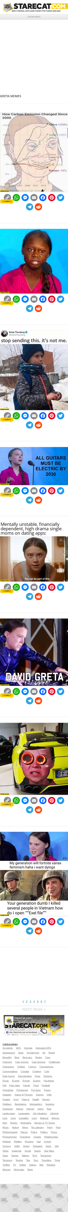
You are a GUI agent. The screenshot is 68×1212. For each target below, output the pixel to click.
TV (14, 1165)
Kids (49, 1109)
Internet (30, 1109)
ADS (18, 1048)
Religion (7, 1141)
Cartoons (7, 1062)
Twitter (22, 1165)
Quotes (37, 1137)
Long (13, 1118)
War (41, 1165)
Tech (34, 1155)
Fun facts (36, 1090)
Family (26, 1085)
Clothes (21, 1067)
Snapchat (16, 1151)
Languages (24, 1113)
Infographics (36, 1104)
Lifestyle (54, 1113)
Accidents (8, 1048)
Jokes (40, 1109)
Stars (5, 1155)
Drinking (47, 1076)
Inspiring (49, 1104)
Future (47, 1090)
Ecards (15, 1081)
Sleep (5, 1151)
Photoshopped (10, 1132)
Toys (35, 1160)
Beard (52, 1053)
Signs (48, 1146)
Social (28, 1151)
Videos (32, 1165)
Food (36, 1085)
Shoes (26, 1146)
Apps (21, 1053)
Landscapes (9, 1113)
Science (7, 1146)
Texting (19, 1160)
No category (37, 1127)
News (25, 1127)
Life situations (40, 1113)
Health (35, 1099)
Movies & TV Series (44, 1123)
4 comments (7, 303)
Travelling (46, 1160)
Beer (17, 1057)
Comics (32, 1067)
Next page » (34, 1009)
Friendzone (22, 1090)
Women (7, 1169)
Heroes (46, 1099)
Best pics (27, 1057)
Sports (37, 1151)
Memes (55, 1118)
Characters (8, 1067)
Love (34, 1118)
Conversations (10, 1071)
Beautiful (7, 1057)
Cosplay (25, 1071)
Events (26, 1081)
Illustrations (20, 1104)
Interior (19, 1109)
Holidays (7, 1104)
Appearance (9, 1053)
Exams (36, 1081)
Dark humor (9, 1076)
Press (54, 1132)
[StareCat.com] (34, 7)
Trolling (6, 1165)
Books (38, 1057)
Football (46, 1085)
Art (43, 1053)
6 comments (7, 804)
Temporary (45, 1155)
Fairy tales (14, 1085)
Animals (28, 1048)
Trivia (57, 1160)
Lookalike (24, 1118)
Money (13, 1123)
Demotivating (25, 1076)
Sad (39, 1141)
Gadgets (7, 1095)
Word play (19, 1169)
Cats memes (22, 1062)
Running (29, 1141)
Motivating (26, 1123)
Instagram (8, 1109)
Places (24, 1132)
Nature (15, 1127)
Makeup (44, 1118)
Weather (51, 1165)
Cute (46, 1071)
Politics (44, 1132)
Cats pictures (39, 1062)
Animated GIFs (43, 1048)
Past (58, 1127)
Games (40, 1095)
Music (6, 1127)
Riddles (18, 1141)
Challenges (54, 1062)
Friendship (8, 1090)
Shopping (37, 1146)
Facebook (49, 1081)
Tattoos (25, 1155)
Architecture (33, 1053)
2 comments (7, 591)
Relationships (51, 1137)
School (47, 1141)
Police (34, 1132)
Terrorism (7, 1160)
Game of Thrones (24, 1095)
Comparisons (46, 1067)
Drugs (6, 1081)
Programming (10, 1137)
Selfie (17, 1146)
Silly (57, 1146)
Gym (16, 1099)
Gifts (49, 1095)
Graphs (6, 1099)
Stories (15, 1155)
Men (5, 1123)
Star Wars (49, 1151)
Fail (4, 1085)
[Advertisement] (34, 55)
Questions (25, 1137)
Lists (5, 1118)
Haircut (25, 1099)
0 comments (7, 201)
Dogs (37, 1076)
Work (30, 1169)
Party (50, 1127)
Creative (36, 1071)
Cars (47, 1057)
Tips (28, 1160)
